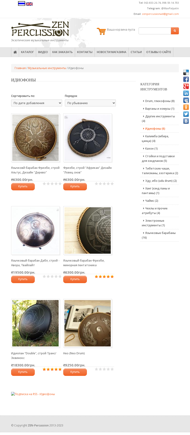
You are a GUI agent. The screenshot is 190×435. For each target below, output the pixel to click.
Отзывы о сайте (158, 52)
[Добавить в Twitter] (186, 114)
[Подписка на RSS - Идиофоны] (33, 394)
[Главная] (40, 29)
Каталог (27, 52)
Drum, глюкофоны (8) (160, 101)
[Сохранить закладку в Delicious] (186, 72)
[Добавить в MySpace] (186, 100)
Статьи (136, 52)
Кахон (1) (151, 148)
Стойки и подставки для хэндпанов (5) (158, 158)
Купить (23, 186)
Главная (20, 68)
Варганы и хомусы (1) (159, 109)
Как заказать (62, 52)
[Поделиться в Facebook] (186, 79)
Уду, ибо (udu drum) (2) (161, 181)
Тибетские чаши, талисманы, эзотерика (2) (160, 170)
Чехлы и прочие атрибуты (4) (155, 210)
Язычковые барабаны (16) (159, 235)
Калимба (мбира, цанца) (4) (155, 138)
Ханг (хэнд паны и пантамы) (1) (156, 190)
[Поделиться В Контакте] (186, 121)
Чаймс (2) (151, 201)
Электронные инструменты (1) (153, 223)
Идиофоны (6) (155, 129)
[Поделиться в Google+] (186, 86)
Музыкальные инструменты (47, 68)
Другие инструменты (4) (158, 118)
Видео (43, 52)
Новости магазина (111, 52)
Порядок (71, 96)
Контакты (84, 52)
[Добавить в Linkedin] (186, 93)
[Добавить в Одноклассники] (186, 107)
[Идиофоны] (21, 5)
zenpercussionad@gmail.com (160, 14)
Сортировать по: (23, 96)
